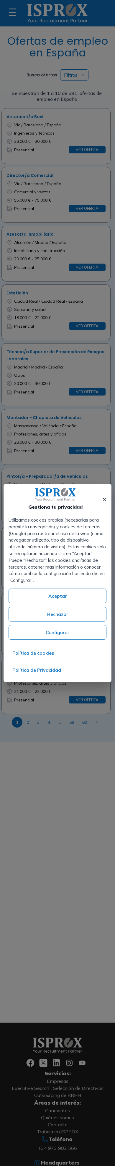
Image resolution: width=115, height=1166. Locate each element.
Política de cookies (33, 653)
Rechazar (57, 614)
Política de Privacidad (36, 670)
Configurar (57, 632)
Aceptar (57, 596)
